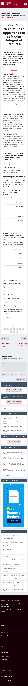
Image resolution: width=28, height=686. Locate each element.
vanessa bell (6, 474)
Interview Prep (5, 652)
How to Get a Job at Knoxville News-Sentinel (12, 452)
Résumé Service (7, 571)
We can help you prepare (14, 390)
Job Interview (6, 556)
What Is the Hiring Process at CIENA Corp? (14, 470)
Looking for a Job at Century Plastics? (13, 458)
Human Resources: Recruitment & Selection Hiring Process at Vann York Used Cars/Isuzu (13, 464)
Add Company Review (6, 676)
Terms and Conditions (7, 635)
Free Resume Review (8, 549)
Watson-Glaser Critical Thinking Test (12, 582)
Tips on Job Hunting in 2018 (10, 578)
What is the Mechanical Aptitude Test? (12, 586)
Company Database (8, 538)
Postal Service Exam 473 (9, 568)
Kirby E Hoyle (6, 462)
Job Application (8, 475)
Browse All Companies (6, 673)
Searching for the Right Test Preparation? (13, 575)
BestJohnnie (6, 451)
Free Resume (6, 545)
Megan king (6, 457)
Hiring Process (4, 649)
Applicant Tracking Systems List (11, 535)
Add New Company (6, 680)
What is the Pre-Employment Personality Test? (13, 590)
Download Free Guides (14, 402)
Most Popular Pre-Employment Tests (12, 564)
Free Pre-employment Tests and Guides (13, 542)
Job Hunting (4, 659)
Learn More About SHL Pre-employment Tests (13, 560)
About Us (3, 625)
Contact (3, 628)
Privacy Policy (4, 632)
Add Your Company (14, 441)
